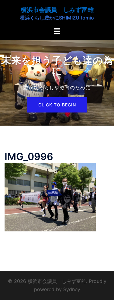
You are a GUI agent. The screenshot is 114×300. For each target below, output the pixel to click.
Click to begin (57, 104)
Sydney (71, 289)
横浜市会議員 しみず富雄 (57, 9)
